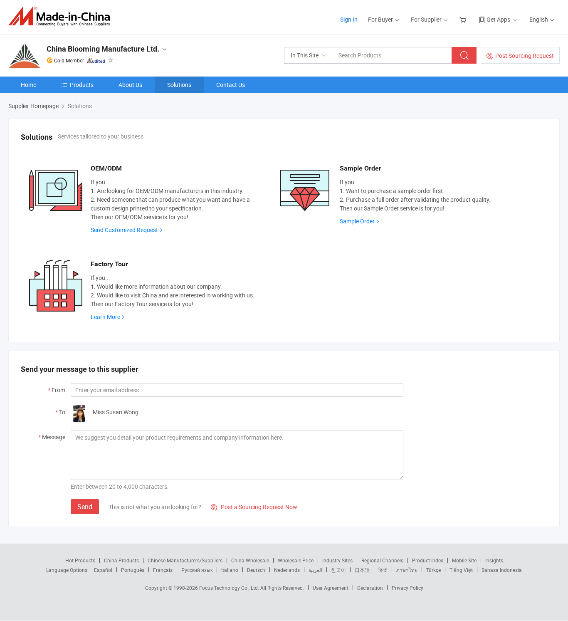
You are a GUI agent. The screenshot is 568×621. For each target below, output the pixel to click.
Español (103, 570)
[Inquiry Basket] (463, 19)
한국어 (338, 570)
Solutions (179, 85)
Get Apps (498, 19)
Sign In (349, 19)
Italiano (229, 570)
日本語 (362, 570)
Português (132, 570)
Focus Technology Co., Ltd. (229, 587)
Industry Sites (337, 560)
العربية (315, 570)
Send (84, 506)
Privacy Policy (407, 587)
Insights (494, 560)
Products (82, 85)
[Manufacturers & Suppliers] (61, 16)
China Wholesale (250, 560)
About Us (130, 85)
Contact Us (230, 85)
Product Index (427, 560)
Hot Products (80, 560)
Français (163, 570)
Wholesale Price (296, 560)
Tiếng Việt (461, 570)
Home (28, 85)
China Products (121, 560)
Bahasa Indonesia (502, 570)
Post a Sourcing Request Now (254, 507)
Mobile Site (464, 560)
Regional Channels (382, 560)
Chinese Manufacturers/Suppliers (185, 560)
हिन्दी (383, 570)
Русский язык (196, 570)
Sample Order (357, 221)
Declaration (370, 587)
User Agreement (330, 587)
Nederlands (287, 570)
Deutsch (256, 570)
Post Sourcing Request (524, 55)
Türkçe (433, 570)
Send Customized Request (124, 230)
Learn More (105, 317)
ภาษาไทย (406, 570)
